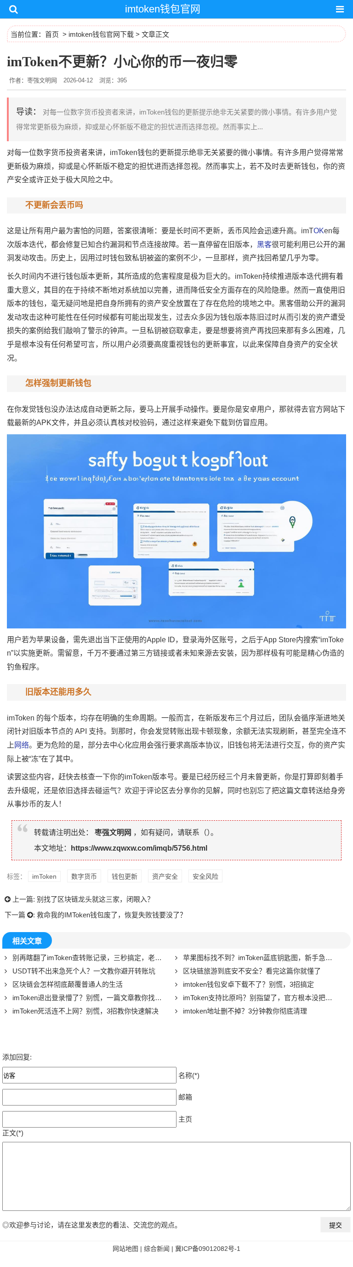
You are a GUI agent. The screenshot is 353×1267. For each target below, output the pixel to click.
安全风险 (205, 876)
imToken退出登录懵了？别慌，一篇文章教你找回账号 (94, 998)
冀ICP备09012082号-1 (207, 1248)
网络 (21, 745)
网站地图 (125, 1248)
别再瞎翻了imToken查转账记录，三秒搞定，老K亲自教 (96, 958)
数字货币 (51, 152)
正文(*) (12, 1133)
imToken (123, 152)
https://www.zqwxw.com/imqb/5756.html (139, 848)
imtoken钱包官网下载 (101, 34)
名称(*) (188, 1075)
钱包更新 (124, 876)
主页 (185, 1119)
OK (318, 231)
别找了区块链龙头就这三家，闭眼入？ (95, 899)
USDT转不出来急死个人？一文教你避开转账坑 (83, 971)
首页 (52, 34)
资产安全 (165, 876)
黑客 (264, 244)
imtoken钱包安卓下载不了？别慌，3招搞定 (248, 984)
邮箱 (185, 1097)
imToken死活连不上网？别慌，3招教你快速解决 (85, 1011)
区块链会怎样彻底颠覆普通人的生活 (67, 984)
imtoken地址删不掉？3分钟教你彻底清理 (245, 1011)
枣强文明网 (113, 832)
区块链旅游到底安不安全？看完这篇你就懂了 (252, 971)
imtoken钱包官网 (162, 9)
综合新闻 (157, 1248)
